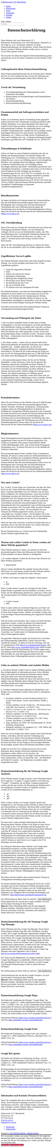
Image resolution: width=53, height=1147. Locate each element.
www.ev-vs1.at (7, 1120)
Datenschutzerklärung (16, 1145)
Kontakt (9, 15)
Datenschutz (11, 1129)
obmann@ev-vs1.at (8, 1122)
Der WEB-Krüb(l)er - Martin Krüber (24, 1133)
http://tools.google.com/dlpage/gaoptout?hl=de (28, 895)
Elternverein (10, 8)
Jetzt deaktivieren (44, 899)
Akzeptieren (5, 1145)
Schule (8, 17)
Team (8, 11)
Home (8, 6)
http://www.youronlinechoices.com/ (25, 647)
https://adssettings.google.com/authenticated (25, 1020)
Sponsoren (10, 13)
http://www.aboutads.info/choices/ (33, 645)
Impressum (10, 1127)
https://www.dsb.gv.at (10, 214)
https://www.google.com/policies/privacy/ (35, 1018)
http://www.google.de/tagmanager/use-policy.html (20, 953)
